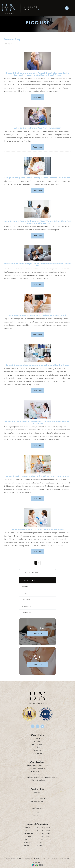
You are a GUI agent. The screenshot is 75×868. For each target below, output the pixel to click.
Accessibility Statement (42, 858)
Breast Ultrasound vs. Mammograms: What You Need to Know (37, 365)
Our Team (26, 600)
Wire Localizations (38, 780)
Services (25, 593)
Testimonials (27, 606)
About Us (25, 587)
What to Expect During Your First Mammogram (37, 128)
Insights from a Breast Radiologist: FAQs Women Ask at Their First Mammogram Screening (37, 222)
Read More (37, 97)
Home (37, 738)
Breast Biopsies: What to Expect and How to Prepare (37, 529)
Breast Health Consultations (37, 765)
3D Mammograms (37, 768)
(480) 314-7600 (37, 808)
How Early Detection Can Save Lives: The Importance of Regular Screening (37, 422)
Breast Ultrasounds (37, 771)
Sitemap (66, 858)
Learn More (37, 634)
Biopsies (37, 774)
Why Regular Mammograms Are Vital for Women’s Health (37, 315)
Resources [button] (37, 750)
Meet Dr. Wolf (37, 744)
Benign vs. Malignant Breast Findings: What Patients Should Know (37, 178)
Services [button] (37, 747)
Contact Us (26, 613)
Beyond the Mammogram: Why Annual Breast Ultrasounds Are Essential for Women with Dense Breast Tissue (37, 74)
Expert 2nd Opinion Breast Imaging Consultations (37, 777)
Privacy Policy (57, 858)
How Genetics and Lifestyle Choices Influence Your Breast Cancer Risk (37, 264)
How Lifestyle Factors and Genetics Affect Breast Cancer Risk (37, 476)
